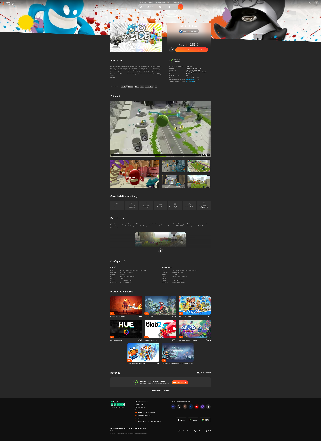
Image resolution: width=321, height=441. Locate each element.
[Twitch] (202, 406)
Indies (197, 77)
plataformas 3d (149, 86)
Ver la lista (189, 66)
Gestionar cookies (115, 431)
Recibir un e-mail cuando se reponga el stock (191, 50)
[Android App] (193, 420)
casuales (123, 86)
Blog (168, 2)
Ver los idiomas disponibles (193, 68)
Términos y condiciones (141, 401)
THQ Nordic (189, 74)
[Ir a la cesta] (310, 3)
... (155, 86)
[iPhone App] (181, 420)
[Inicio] (8, 3)
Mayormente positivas (192, 79)
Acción (188, 77)
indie (142, 86)
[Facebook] (191, 406)
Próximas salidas (160, 2)
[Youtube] (196, 406)
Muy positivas (190, 81)
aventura (130, 86)
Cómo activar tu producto (193, 70)
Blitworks (204, 72)
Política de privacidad (141, 404)
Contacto (137, 410)
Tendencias (142, 2)
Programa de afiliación (141, 407)
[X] (179, 406)
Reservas (150, 2)
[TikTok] (208, 406)
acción (136, 86)
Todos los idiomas (206, 372)
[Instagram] (185, 406)
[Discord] (173, 406)
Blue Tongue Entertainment (193, 72)
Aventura (193, 77)
